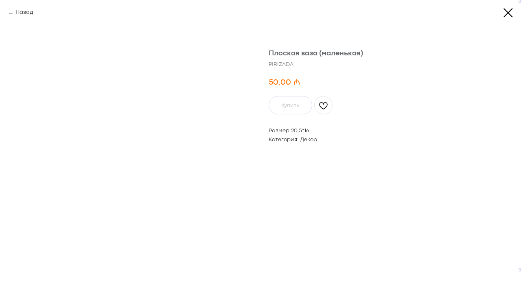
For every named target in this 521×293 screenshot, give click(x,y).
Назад (24, 12)
